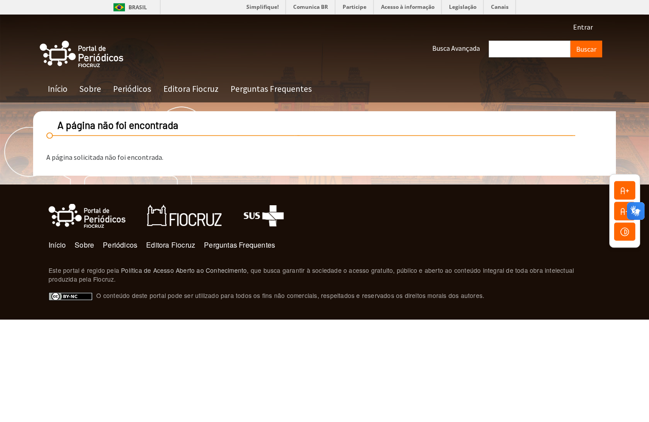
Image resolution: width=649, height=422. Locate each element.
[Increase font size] (624, 190)
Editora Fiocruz (191, 88)
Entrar (583, 27)
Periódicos (132, 88)
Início (58, 88)
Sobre (90, 88)
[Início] (82, 54)
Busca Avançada (456, 48)
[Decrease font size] (624, 211)
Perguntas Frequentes (271, 88)
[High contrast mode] (624, 231)
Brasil (128, 7)
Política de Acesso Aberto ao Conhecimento (184, 270)
